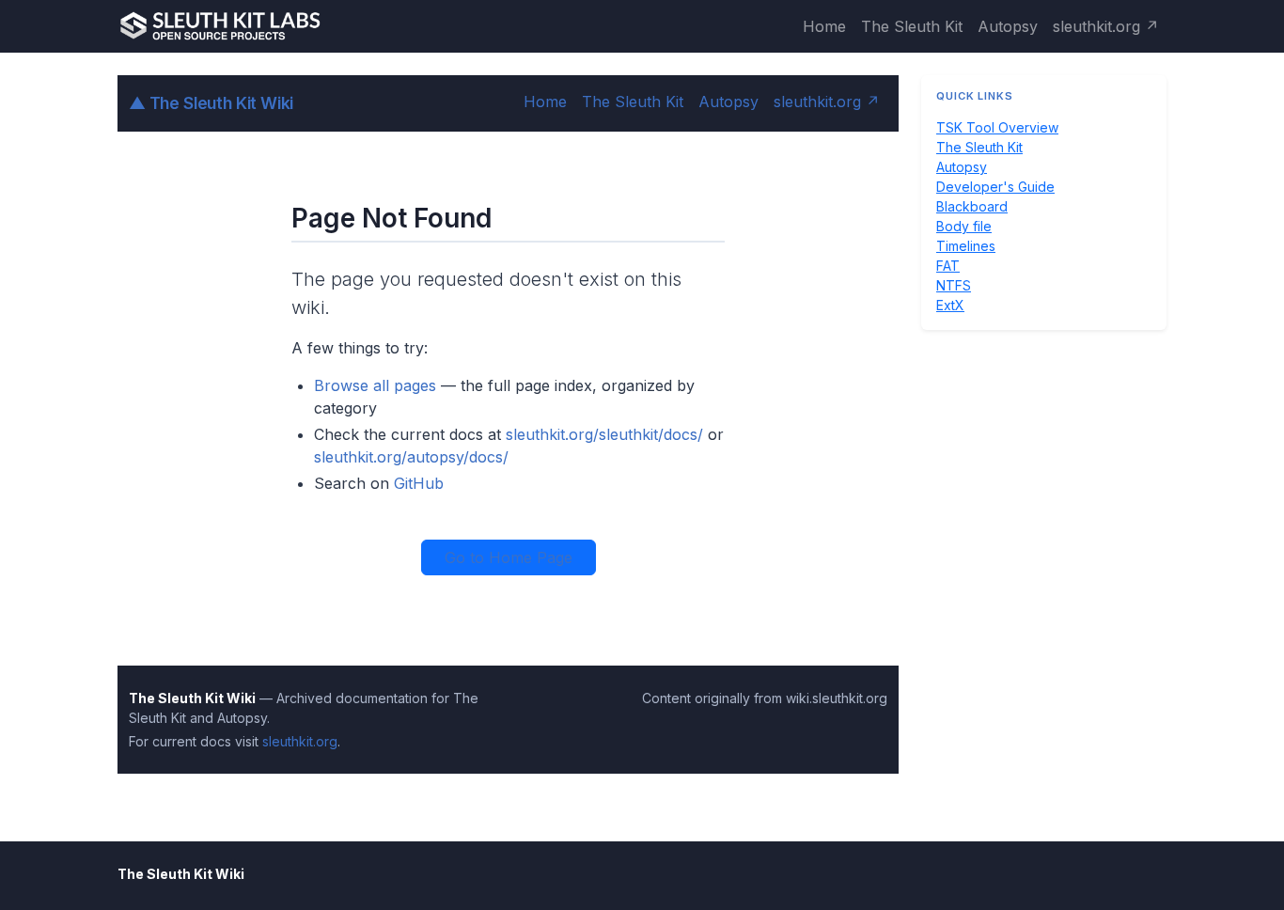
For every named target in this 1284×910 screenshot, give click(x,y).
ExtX (950, 305)
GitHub (419, 483)
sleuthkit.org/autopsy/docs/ (411, 456)
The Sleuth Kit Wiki (211, 103)
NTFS (953, 285)
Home (824, 26)
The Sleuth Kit (912, 26)
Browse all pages (375, 385)
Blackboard (972, 206)
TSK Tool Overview (997, 127)
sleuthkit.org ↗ (1106, 26)
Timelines (965, 246)
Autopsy (1008, 26)
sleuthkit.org (299, 741)
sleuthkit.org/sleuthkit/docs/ (604, 434)
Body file (964, 226)
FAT (948, 266)
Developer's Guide (995, 187)
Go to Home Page (508, 557)
